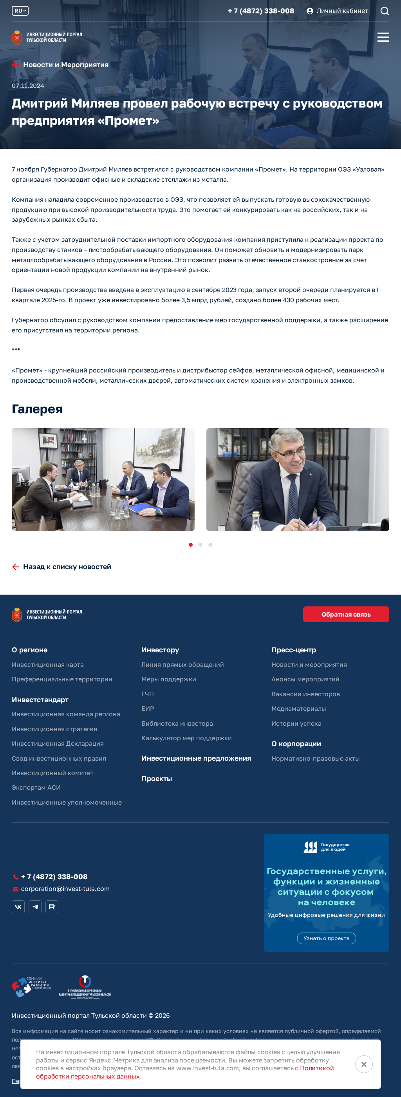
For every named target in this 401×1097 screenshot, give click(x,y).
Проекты (156, 778)
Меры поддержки (168, 679)
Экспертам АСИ (36, 787)
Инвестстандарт (40, 699)
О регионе (29, 650)
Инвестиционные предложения (196, 758)
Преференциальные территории (62, 679)
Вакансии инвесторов (305, 694)
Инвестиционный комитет (53, 773)
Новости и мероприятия (309, 664)
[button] (191, 545)
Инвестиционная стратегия (54, 729)
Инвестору (160, 650)
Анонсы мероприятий (305, 679)
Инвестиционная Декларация (58, 743)
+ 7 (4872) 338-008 (261, 11)
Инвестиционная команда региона (66, 714)
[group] (103, 479)
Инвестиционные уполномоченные (67, 802)
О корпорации (296, 743)
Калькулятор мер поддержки (186, 738)
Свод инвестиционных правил (59, 758)
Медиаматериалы (298, 708)
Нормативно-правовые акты (315, 758)
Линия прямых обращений (182, 664)
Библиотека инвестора (177, 723)
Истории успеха (296, 723)
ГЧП (147, 694)
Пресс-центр (293, 650)
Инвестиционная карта (48, 664)
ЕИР (147, 708)
